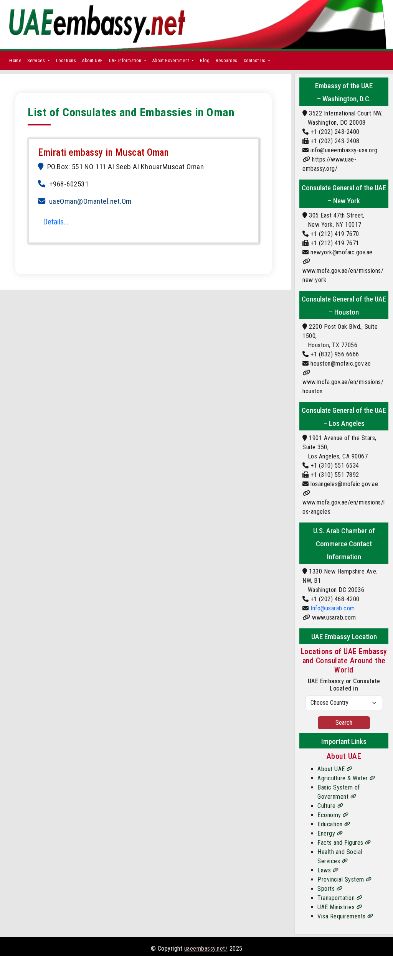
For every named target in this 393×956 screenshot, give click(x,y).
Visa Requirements (342, 916)
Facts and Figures (341, 842)
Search (343, 722)
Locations (66, 60)
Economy (330, 815)
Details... (55, 221)
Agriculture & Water (343, 778)
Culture (327, 805)
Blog (205, 60)
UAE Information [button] (126, 60)
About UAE (92, 60)
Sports (327, 888)
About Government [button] (171, 60)
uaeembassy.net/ (206, 948)
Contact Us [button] (255, 60)
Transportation (337, 898)
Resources (227, 60)
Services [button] (36, 60)
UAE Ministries (337, 907)
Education (330, 824)
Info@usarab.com (332, 608)
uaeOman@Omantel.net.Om (90, 201)
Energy (327, 833)
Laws (325, 870)
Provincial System (341, 879)
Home (15, 60)
